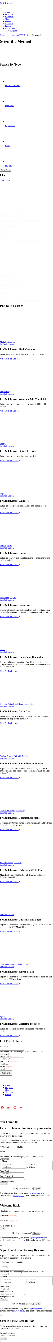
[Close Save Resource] (1, 237)
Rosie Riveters (6, 3)
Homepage (4, 35)
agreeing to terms (37, 1193)
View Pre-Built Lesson (10, 226)
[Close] (1, 1200)
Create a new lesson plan (32, 240)
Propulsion (4, 597)
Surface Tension (6, 213)
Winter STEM (22, 964)
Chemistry (20, 810)
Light (2, 493)
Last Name (30, 1167)
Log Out (13, 31)
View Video (5, 286)
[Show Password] (25, 1179)
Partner (8, 26)
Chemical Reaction (7, 810)
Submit (3, 1338)
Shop (7, 19)
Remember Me (9, 1226)
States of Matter (6, 862)
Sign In (37, 1189)
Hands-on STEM (18, 35)
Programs (9, 14)
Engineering (10, 342)
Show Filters (5, 170)
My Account (10, 28)
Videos (3, 275)
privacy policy (19, 1195)
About (7, 12)
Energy (3, 444)
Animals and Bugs (15, 704)
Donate (8, 21)
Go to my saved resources (10, 240)
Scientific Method (21, 213)
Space (9, 545)
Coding (3, 649)
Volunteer (9, 24)
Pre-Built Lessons (7, 216)
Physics (3, 545)
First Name (30, 1164)
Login (3, 1228)
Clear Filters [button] (5, 180)
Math (2, 342)
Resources (9, 17)
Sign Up (6, 1073)
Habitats (3, 704)
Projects (10, 275)
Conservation (29, 704)
